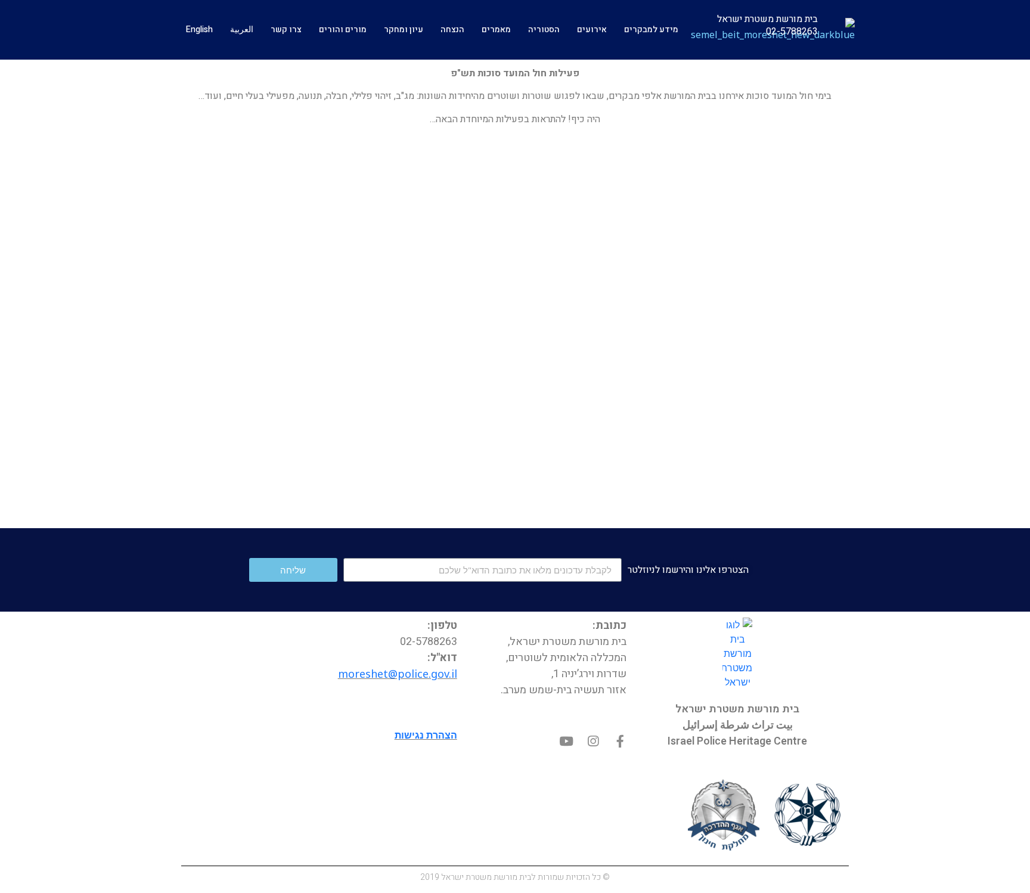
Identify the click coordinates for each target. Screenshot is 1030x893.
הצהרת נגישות (426, 735)
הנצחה (452, 30)
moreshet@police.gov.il (397, 673)
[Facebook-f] (620, 741)
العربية (241, 30)
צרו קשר (286, 30)
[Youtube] (566, 741)
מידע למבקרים (651, 30)
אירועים (592, 30)
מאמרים (496, 30)
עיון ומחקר (403, 30)
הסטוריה (544, 30)
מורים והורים (343, 30)
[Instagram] (593, 741)
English (199, 30)
